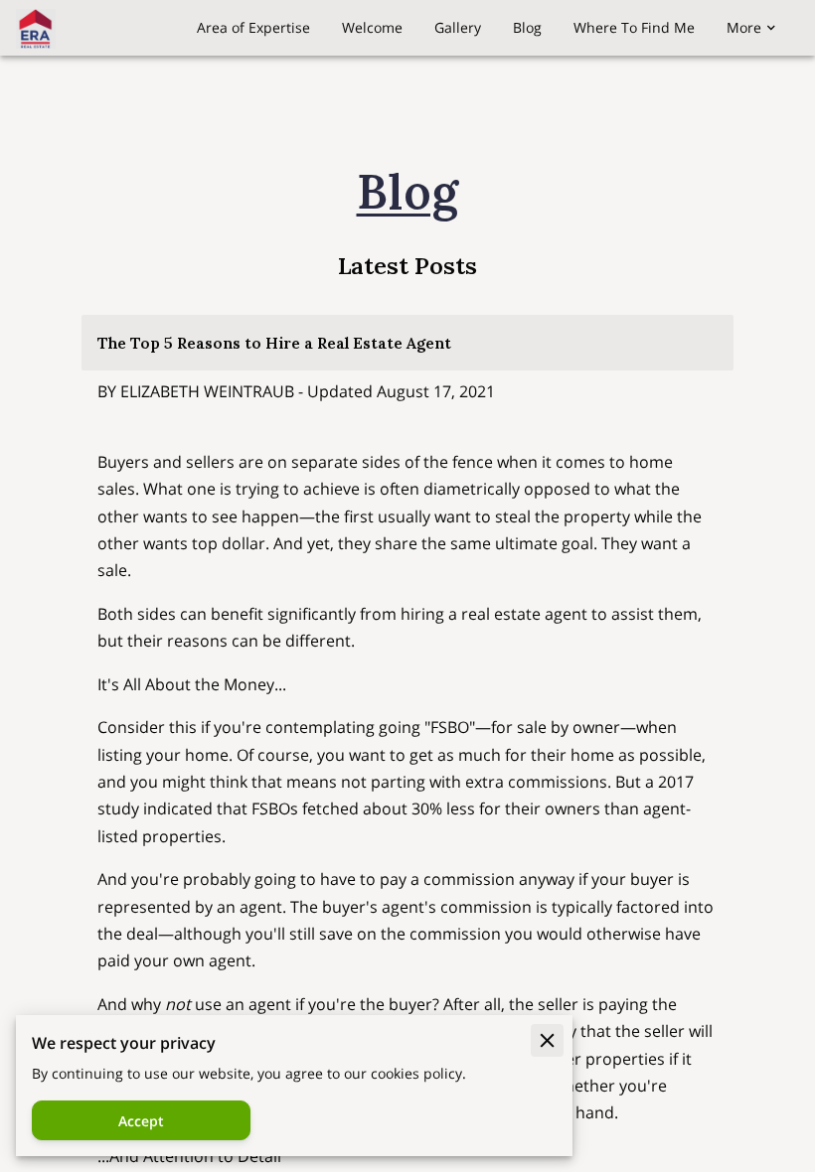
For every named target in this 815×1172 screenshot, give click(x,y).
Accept (141, 1120)
